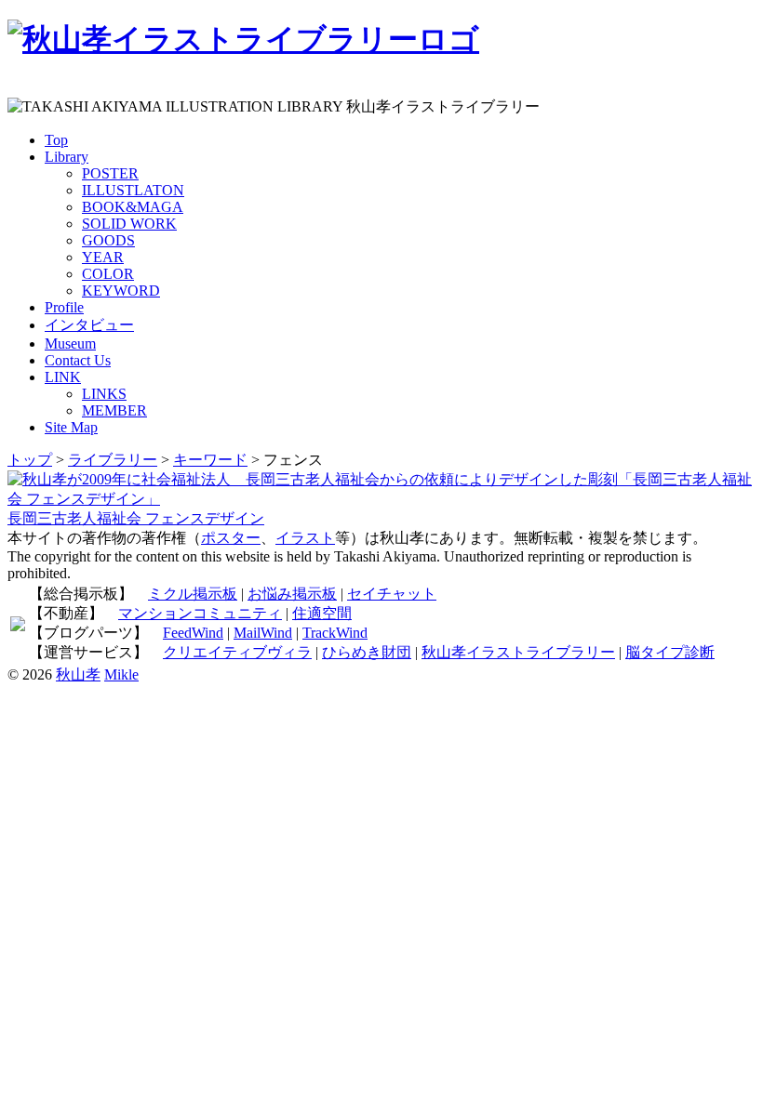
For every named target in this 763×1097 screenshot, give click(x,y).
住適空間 (322, 613)
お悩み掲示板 (292, 593)
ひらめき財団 (366, 652)
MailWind (263, 633)
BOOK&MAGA (132, 207)
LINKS (104, 394)
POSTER (110, 173)
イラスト (305, 538)
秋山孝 (78, 674)
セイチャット (391, 593)
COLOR (108, 274)
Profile (64, 307)
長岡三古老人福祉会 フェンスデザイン (135, 518)
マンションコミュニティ (200, 613)
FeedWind (193, 633)
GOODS (108, 240)
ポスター (231, 538)
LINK (63, 377)
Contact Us (78, 360)
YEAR (103, 257)
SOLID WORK (129, 223)
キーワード (210, 460)
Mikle (121, 674)
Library (66, 157)
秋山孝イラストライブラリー (518, 652)
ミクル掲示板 (192, 593)
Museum (70, 343)
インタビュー (89, 325)
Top (56, 140)
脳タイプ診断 (670, 652)
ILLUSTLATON (133, 190)
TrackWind (335, 633)
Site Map (71, 427)
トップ (29, 460)
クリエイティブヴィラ (237, 652)
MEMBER (114, 410)
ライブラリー (112, 460)
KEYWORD (121, 290)
